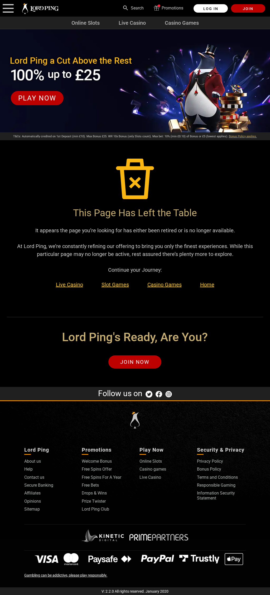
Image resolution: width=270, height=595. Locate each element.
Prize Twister (94, 501)
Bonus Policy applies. (243, 136)
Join (248, 9)
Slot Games (115, 285)
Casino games (152, 469)
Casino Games (182, 23)
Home (207, 285)
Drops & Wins (94, 493)
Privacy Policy (210, 461)
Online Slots (85, 23)
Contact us (34, 477)
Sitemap (32, 509)
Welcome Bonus (97, 461)
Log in (210, 9)
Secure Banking (38, 485)
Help (28, 469)
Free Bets (90, 485)
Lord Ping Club (95, 509)
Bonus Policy (209, 469)
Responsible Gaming (216, 485)
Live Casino (132, 23)
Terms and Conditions (217, 477)
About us (32, 461)
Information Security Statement (216, 495)
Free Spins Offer (97, 469)
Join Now (135, 362)
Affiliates (32, 493)
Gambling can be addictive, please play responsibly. (65, 575)
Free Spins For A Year (101, 477)
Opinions (32, 501)
